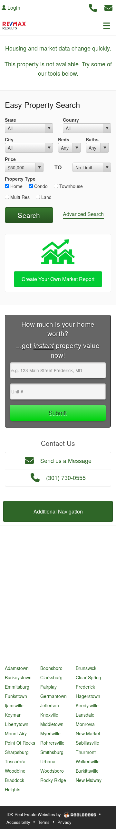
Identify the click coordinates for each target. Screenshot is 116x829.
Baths (92, 139)
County (71, 120)
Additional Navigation (58, 511)
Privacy (64, 822)
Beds (63, 139)
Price (10, 159)
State (10, 120)
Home (16, 186)
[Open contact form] (108, 7)
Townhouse (70, 186)
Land (46, 197)
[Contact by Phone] (93, 7)
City (9, 139)
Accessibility (18, 822)
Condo (40, 186)
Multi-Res (19, 197)
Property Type (20, 178)
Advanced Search (83, 214)
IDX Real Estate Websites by (34, 814)
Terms (44, 822)
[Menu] (106, 25)
